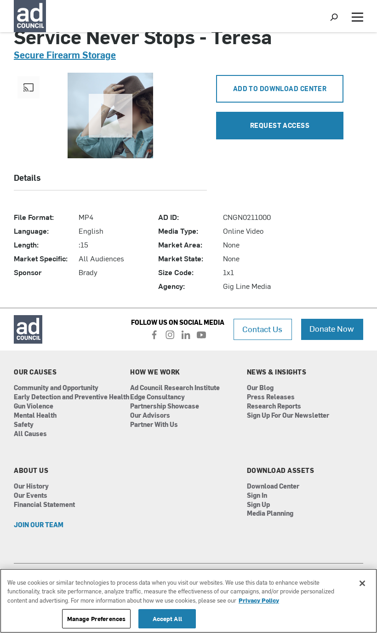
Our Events (30, 495)
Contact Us (262, 328)
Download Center (273, 486)
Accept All (167, 618)
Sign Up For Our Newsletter (288, 415)
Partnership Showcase (164, 406)
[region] (188, 601)
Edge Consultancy (157, 397)
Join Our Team (38, 525)
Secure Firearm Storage (65, 54)
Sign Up (258, 504)
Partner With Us (154, 424)
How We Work (155, 372)
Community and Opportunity (56, 388)
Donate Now (331, 328)
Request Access (279, 125)
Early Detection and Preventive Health (71, 397)
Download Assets (280, 470)
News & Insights (277, 372)
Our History (31, 486)
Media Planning (270, 513)
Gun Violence (33, 406)
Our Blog (260, 388)
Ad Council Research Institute (175, 388)
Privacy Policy (259, 600)
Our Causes (35, 372)
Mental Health (35, 415)
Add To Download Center (280, 88)
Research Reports (274, 406)
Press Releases (271, 397)
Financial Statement (44, 504)
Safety (24, 424)
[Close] (362, 583)
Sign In (257, 495)
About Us (31, 470)
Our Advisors (150, 415)
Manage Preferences (96, 618)
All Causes (30, 434)
